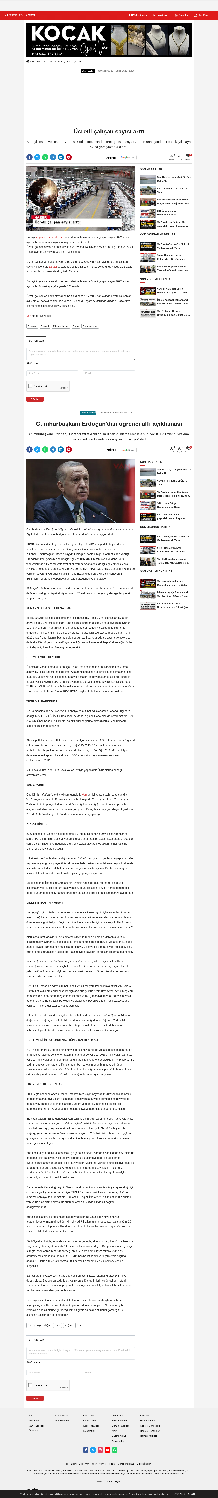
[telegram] (53, 157)
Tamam (191, 1494)
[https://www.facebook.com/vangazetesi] (85, 1449)
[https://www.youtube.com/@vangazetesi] (107, 1449)
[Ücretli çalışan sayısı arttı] (80, 198)
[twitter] (37, 157)
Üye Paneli (203, 15)
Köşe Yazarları (91, 1426)
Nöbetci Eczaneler (150, 1431)
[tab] (36, 340)
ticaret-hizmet (56, 237)
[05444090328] (114, 1449)
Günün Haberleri (120, 1426)
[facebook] (29, 157)
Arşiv (114, 1431)
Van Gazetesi (62, 1415)
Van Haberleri (62, 1420)
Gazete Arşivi (119, 1436)
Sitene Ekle (77, 1464)
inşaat (40, 237)
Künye (102, 1464)
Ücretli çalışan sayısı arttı (69, 61)
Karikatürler (118, 1441)
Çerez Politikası (126, 1464)
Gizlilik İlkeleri (144, 1464)
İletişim (111, 1464)
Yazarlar (183, 15)
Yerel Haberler (119, 1420)
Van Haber (48, 61)
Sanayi (53, 266)
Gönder (35, 399)
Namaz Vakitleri (148, 1436)
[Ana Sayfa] (27, 61)
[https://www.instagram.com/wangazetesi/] (100, 1449)
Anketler (144, 1415)
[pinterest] (69, 157)
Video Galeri (140, 15)
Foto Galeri (162, 15)
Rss (66, 1464)
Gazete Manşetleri (150, 1426)
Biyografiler (89, 1431)
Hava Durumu (147, 1420)
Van (29, 315)
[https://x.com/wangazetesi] (93, 1449)
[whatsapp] (45, 157)
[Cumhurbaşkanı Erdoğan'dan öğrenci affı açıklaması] (80, 491)
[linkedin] (61, 157)
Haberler (36, 61)
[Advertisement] (109, 101)
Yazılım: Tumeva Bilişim (108, 1481)
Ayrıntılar (179, 1494)
